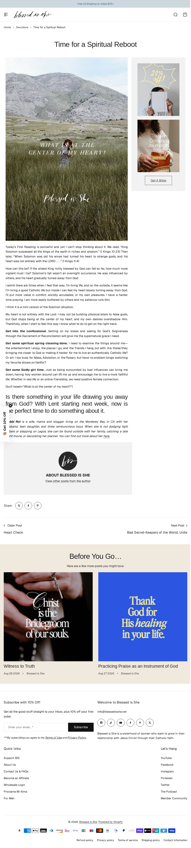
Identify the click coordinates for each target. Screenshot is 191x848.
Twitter (165, 785)
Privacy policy (105, 840)
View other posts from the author (68, 481)
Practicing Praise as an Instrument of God (138, 666)
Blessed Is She (88, 822)
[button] (4, 424)
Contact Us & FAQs (16, 771)
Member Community (174, 798)
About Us (10, 764)
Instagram (167, 771)
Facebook (167, 764)
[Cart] (185, 14)
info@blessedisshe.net (112, 711)
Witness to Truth (19, 666)
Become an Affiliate (16, 778)
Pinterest (167, 778)
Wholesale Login (14, 785)
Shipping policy (151, 840)
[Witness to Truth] (48, 616)
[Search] (175, 14)
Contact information (175, 840)
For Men (9, 798)
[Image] (158, 89)
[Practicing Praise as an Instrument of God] (142, 616)
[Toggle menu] (6, 14)
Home (7, 27)
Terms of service (128, 840)
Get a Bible (158, 180)
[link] (19, 505)
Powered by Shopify (110, 822)
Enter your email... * (20, 727)
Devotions (22, 27)
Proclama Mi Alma (15, 791)
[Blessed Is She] (32, 14)
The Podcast (169, 791)
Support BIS (12, 758)
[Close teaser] (10, 406)
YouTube (166, 758)
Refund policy (84, 840)
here (106, 436)
